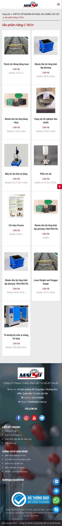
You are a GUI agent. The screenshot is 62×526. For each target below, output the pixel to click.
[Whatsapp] (56, 502)
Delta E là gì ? (11, 431)
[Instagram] (26, 418)
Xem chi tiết (16, 54)
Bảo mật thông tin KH (15, 455)
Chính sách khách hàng (16, 471)
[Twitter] (42, 418)
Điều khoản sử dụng (15, 467)
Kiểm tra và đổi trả (14, 463)
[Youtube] (34, 418)
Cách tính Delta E (13, 435)
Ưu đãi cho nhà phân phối (17, 459)
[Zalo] (56, 483)
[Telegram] (56, 492)
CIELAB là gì (10, 443)
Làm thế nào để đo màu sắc (18, 439)
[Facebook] (18, 418)
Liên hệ (16, 61)
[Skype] (56, 511)
